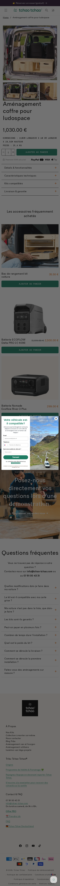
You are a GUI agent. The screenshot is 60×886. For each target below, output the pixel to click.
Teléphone (6, 442)
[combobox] (6, 445)
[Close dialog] (56, 418)
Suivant (15, 457)
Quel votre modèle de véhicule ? (12, 449)
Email (4, 435)
